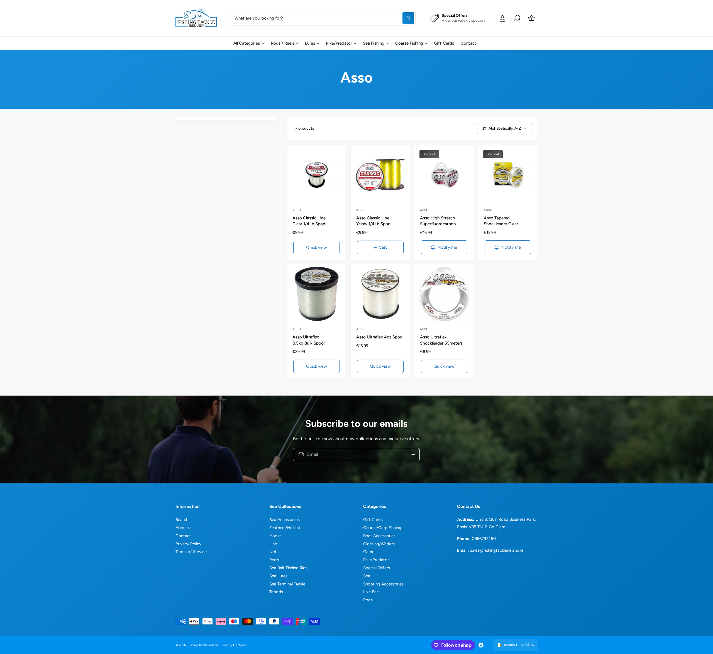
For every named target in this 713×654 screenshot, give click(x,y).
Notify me (447, 247)
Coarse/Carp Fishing (382, 527)
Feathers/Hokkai (284, 527)
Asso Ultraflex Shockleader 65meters (441, 339)
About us (183, 527)
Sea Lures (278, 575)
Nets (274, 551)
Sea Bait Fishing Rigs (288, 567)
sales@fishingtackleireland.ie (496, 550)
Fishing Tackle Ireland (203, 645)
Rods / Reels (282, 43)
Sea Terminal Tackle (287, 584)
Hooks (275, 535)
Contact (183, 535)
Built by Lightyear (233, 645)
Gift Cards (373, 519)
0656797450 (484, 538)
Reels (274, 559)
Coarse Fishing (409, 43)
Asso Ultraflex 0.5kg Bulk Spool (308, 339)
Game (368, 551)
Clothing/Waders (379, 543)
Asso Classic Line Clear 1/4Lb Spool (309, 220)
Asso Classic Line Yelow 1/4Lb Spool (373, 220)
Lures (310, 43)
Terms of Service (191, 551)
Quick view (316, 247)
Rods (368, 599)
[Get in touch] (517, 18)
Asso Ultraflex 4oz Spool (379, 337)
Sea (366, 575)
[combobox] (322, 18)
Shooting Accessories (383, 584)
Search (181, 519)
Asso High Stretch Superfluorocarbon (438, 220)
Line (273, 543)
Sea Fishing (373, 43)
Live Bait (371, 591)
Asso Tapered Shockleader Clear (501, 220)
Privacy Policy (188, 543)
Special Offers (376, 567)
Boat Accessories (379, 535)
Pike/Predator (339, 43)
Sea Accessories (284, 519)
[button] (248, 43)
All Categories (246, 43)
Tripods (276, 591)
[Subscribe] (413, 454)
